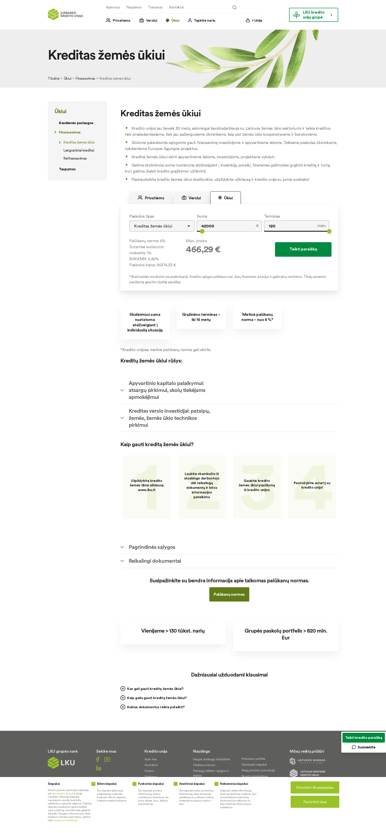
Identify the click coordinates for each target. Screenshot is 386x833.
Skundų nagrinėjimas (254, 776)
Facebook (97, 759)
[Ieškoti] (235, 7)
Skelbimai (151, 777)
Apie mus (113, 7)
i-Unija (257, 20)
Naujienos (133, 7)
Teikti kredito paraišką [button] (363, 737)
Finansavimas (85, 78)
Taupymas (67, 169)
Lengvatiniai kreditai (78, 150)
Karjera (149, 771)
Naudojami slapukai (254, 764)
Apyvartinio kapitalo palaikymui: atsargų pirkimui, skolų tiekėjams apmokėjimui (167, 390)
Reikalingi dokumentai (155, 560)
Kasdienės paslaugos (76, 123)
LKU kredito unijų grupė (313, 15)
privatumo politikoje (65, 820)
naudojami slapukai (64, 793)
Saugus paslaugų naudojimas (211, 759)
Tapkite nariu (204, 20)
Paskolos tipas (141, 216)
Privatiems (121, 20)
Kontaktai (176, 7)
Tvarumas (155, 7)
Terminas (272, 216)
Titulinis (54, 78)
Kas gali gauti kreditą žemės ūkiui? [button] (155, 688)
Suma (202, 216)
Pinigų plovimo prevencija (258, 770)
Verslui (151, 20)
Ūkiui (175, 20)
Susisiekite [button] (366, 747)
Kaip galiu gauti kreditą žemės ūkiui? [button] (157, 698)
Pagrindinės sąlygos (152, 547)
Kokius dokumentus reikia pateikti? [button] (156, 707)
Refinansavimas (75, 158)
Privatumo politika (253, 759)
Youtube (107, 759)
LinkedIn (98, 768)
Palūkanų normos (229, 594)
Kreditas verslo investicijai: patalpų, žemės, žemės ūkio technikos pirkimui (169, 417)
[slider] (202, 231)
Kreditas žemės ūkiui (79, 142)
